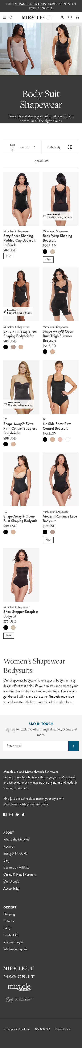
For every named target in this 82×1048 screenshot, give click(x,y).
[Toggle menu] (4, 17)
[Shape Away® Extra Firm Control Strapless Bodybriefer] (21, 387)
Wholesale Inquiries (16, 949)
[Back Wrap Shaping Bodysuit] (61, 199)
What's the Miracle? (16, 839)
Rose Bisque (60, 439)
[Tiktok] (23, 814)
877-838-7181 (42, 1029)
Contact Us (11, 935)
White (67, 439)
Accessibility (11, 888)
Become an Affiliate (16, 867)
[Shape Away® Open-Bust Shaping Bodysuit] (21, 479)
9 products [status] (41, 160)
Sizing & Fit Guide (15, 853)
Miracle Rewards (30, 4)
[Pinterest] (17, 814)
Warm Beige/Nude (21, 347)
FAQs (7, 928)
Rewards (9, 846)
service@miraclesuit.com (16, 1029)
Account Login (13, 942)
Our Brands (11, 881)
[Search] (14, 17)
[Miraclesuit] (37, 17)
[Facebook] (5, 814)
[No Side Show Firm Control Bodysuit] (61, 387)
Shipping (9, 914)
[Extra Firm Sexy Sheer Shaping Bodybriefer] (21, 294)
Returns (8, 921)
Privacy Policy (62, 1029)
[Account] (60, 17)
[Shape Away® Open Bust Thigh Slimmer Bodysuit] (61, 294)
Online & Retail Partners (19, 874)
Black (45, 251)
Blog (6, 860)
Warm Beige (52, 251)
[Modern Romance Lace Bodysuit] (61, 479)
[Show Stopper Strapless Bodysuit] (21, 575)
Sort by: (19, 147)
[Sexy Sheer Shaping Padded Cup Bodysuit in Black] (21, 199)
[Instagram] (11, 814)
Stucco (13, 347)
